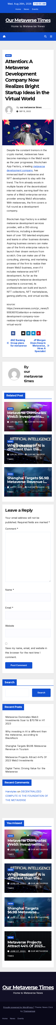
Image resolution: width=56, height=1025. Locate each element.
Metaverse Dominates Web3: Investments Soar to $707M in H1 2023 (25, 720)
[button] (45, 36)
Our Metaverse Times (28, 20)
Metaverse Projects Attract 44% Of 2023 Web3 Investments (25, 946)
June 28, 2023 (18, 849)
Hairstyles (11, 791)
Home (18, 9)
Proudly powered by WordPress (18, 1007)
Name (9, 589)
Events (35, 9)
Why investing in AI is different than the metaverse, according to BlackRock (26, 735)
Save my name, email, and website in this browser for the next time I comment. (26, 653)
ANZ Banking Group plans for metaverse (18, 343)
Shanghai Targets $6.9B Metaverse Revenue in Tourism (28, 482)
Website (9, 625)
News (26, 9)
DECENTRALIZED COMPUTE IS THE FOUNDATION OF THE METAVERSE (26, 796)
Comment (11, 528)
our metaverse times (31, 107)
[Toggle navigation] (51, 36)
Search (9, 682)
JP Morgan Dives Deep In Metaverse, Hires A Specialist (38, 346)
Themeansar (29, 1011)
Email (9, 607)
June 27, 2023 (18, 917)
